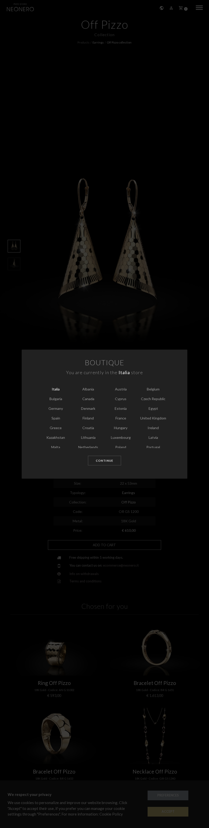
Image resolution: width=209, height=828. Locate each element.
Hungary (120, 428)
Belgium (153, 389)
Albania (88, 389)
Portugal (153, 447)
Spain (55, 418)
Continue (104, 460)
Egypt (153, 408)
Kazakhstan (55, 438)
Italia (56, 389)
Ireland (153, 428)
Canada (88, 399)
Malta (55, 447)
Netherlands (88, 447)
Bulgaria (55, 399)
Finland (88, 418)
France (120, 418)
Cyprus (120, 399)
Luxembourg (121, 438)
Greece (56, 428)
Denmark (88, 408)
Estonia (121, 408)
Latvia (153, 438)
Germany (55, 408)
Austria (121, 389)
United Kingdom (153, 418)
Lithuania (88, 438)
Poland (120, 447)
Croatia (88, 428)
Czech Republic (153, 399)
